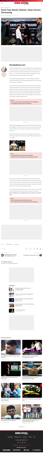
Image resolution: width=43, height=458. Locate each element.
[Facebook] (37, 1)
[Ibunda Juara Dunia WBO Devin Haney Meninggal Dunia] (32, 390)
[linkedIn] (37, 249)
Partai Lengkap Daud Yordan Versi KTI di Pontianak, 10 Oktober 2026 (30, 421)
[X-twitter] (20, 442)
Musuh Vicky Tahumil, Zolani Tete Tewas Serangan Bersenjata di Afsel (24, 299)
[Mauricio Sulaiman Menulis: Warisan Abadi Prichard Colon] (11, 368)
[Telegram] (40, 249)
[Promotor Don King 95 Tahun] (11, 311)
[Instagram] (40, 1)
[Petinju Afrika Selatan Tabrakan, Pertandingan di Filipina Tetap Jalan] (11, 390)
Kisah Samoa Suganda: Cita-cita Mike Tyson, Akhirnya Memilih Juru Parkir (24, 304)
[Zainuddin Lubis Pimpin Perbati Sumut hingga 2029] (11, 295)
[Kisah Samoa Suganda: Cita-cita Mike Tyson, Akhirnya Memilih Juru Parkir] (11, 305)
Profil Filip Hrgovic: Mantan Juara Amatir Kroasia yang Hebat (22, 155)
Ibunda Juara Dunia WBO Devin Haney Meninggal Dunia (31, 399)
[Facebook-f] (18, 442)
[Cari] (41, 3)
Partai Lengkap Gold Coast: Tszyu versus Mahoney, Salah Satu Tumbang (24, 201)
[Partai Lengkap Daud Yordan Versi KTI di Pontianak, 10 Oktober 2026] (32, 411)
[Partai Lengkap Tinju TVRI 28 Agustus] (11, 411)
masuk (7, 263)
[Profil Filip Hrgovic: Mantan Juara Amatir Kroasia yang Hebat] (11, 347)
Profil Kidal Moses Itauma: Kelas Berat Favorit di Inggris (4, 75)
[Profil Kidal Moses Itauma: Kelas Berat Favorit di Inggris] (4, 69)
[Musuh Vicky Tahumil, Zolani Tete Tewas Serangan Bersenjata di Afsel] (11, 300)
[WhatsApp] (41, 1)
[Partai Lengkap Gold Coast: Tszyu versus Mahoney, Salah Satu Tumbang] (32, 368)
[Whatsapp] (25, 442)
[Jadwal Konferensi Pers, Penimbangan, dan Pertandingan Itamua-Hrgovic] (32, 347)
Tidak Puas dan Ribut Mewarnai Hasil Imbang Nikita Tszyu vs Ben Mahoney (24, 102)
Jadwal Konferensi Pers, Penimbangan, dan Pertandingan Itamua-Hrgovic (24, 157)
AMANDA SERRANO (9, 244)
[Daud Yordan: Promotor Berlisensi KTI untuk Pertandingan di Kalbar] (11, 289)
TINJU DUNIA (4, 375)
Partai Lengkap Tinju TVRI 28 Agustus (8, 420)
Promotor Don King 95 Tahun (20, 310)
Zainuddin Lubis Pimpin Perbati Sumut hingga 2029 (24, 294)
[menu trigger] (2, 3)
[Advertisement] (21, 54)
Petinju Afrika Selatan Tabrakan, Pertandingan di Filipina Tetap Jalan (10, 399)
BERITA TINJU (4, 418)
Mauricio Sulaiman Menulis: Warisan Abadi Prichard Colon (21, 200)
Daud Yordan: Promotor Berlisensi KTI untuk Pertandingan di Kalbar (23, 289)
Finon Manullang (7, 15)
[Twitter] (39, 1)
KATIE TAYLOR (17, 244)
